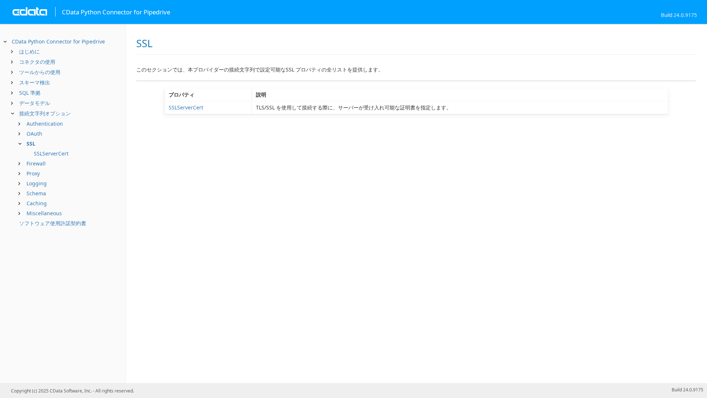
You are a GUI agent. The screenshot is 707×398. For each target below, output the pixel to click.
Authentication (45, 123)
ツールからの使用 (39, 72)
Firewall (36, 163)
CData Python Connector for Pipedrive (58, 41)
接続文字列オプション (45, 113)
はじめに (29, 51)
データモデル (34, 103)
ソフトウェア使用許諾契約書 (52, 223)
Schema (36, 193)
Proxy (33, 173)
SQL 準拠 (30, 92)
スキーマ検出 (34, 82)
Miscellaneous (44, 213)
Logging (37, 183)
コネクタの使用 (37, 61)
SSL (31, 143)
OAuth (34, 133)
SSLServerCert (51, 153)
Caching (37, 203)
